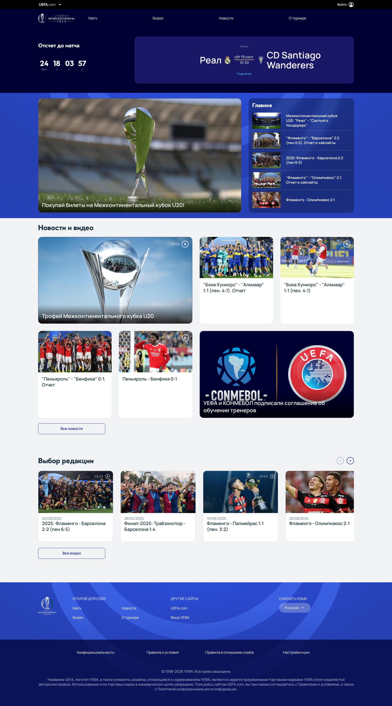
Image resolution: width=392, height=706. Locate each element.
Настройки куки (296, 652)
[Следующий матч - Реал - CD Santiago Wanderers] (244, 60)
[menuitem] (115, 18)
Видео (78, 617)
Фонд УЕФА (180, 617)
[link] (93, 18)
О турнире (130, 617)
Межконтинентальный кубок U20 (56, 18)
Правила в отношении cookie (229, 652)
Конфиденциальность (96, 652)
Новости (129, 608)
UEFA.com (179, 608)
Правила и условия (163, 652)
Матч (77, 608)
